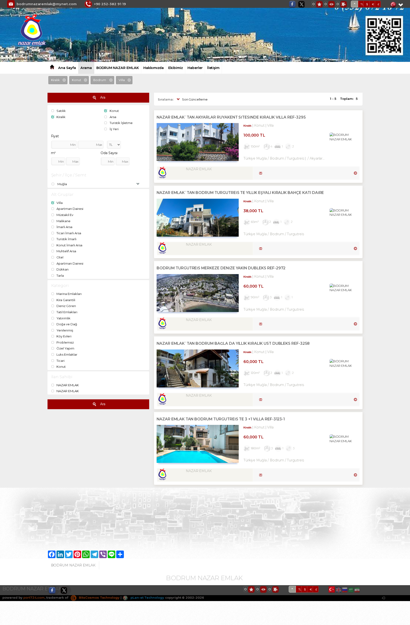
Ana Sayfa (67, 68)
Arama (86, 68)
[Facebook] (293, 4)
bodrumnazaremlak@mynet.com (47, 4)
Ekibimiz (175, 68)
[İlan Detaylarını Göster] (354, 173)
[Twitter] (302, 4)
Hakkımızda (153, 68)
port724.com (33, 597)
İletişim (213, 68)
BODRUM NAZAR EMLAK (117, 68)
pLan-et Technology (147, 597)
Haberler (195, 68)
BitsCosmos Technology (99, 597)
